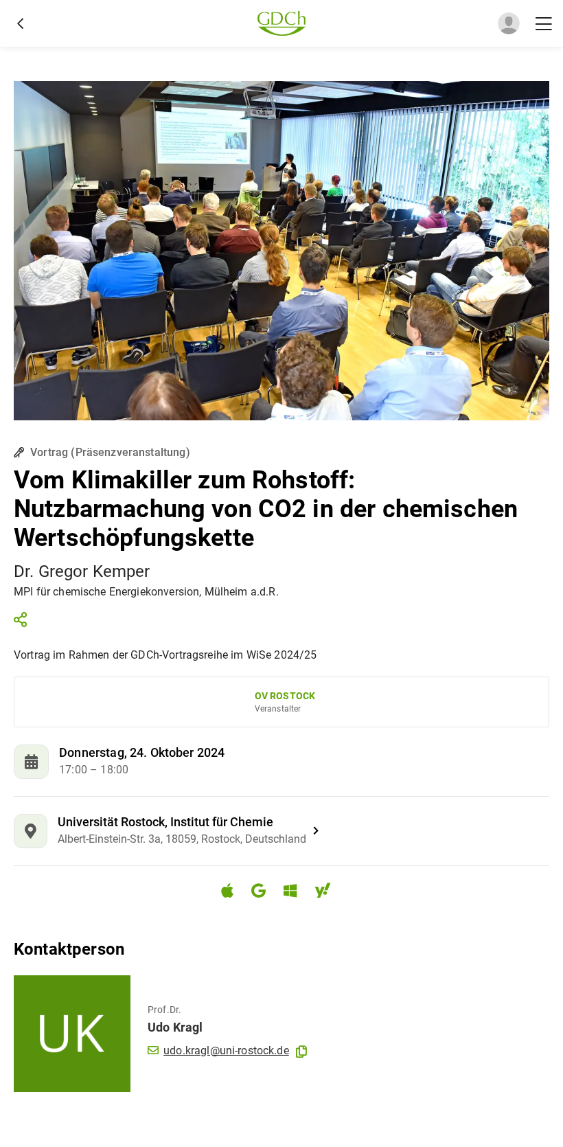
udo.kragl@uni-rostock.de (226, 1050)
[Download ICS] (232, 891)
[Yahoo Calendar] (328, 892)
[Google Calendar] (264, 892)
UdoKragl (175, 1027)
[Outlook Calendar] (296, 892)
